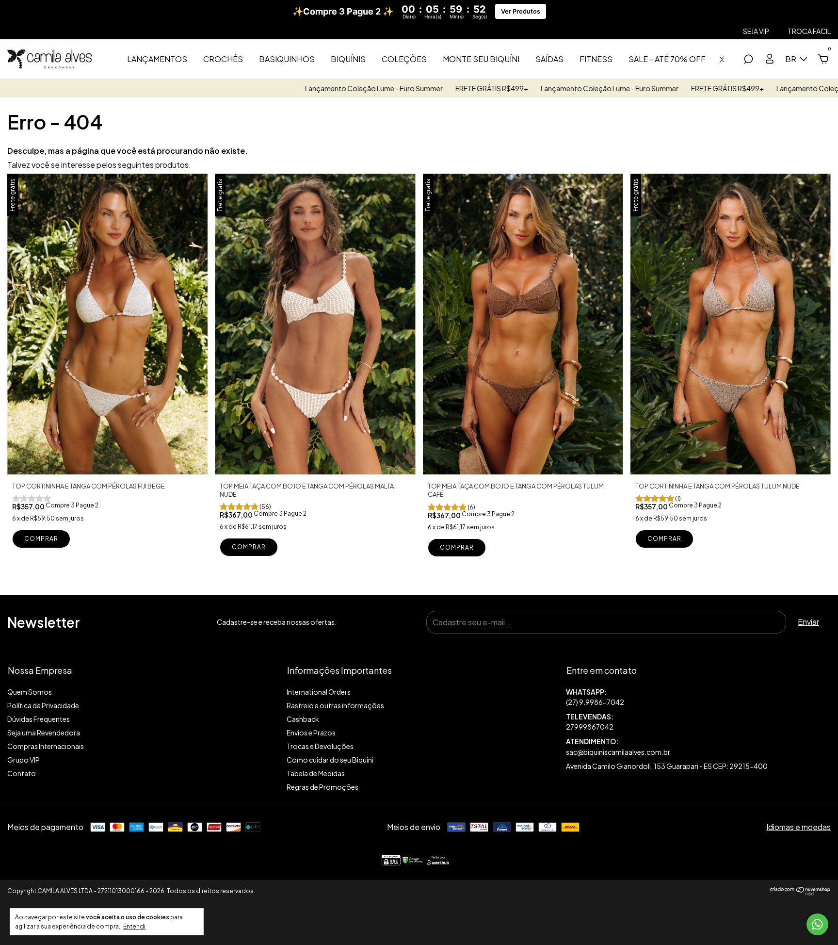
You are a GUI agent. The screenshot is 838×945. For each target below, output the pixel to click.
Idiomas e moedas (798, 827)
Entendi (134, 926)
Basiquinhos (287, 59)
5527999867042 (698, 697)
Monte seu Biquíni (481, 59)
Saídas (549, 59)
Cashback (303, 719)
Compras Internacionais (45, 746)
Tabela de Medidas (316, 773)
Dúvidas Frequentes (38, 719)
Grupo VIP (23, 759)
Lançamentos (157, 59)
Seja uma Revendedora (43, 732)
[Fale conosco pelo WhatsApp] (817, 924)
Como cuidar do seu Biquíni (330, 759)
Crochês (223, 59)
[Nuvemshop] (800, 893)
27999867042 (589, 726)
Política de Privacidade (43, 705)
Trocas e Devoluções (320, 746)
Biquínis (348, 59)
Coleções (404, 59)
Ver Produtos (520, 11)
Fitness (596, 59)
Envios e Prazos (311, 732)
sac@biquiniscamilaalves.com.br (618, 752)
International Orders (319, 691)
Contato (21, 773)
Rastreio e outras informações (335, 705)
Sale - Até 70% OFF (667, 59)
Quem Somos (29, 691)
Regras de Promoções (322, 786)
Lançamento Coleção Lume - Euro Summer (311, 88)
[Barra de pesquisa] (748, 59)
